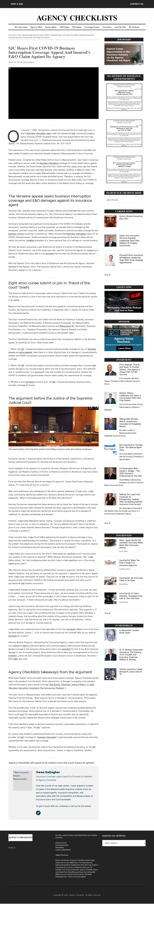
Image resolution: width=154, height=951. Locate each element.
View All (107, 275)
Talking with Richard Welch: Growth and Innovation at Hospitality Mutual (130, 423)
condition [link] (30, 240)
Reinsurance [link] (65, 325)
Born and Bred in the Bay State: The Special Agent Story (131, 447)
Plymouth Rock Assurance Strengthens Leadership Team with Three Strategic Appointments (131, 259)
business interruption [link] (36, 133)
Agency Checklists (77, 17)
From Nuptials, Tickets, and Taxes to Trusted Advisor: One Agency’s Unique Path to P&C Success (129, 370)
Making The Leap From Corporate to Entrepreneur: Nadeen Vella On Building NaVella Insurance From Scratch (130, 499)
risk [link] (73, 133)
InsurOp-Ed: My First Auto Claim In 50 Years (131, 579)
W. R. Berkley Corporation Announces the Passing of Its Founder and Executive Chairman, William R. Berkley (131, 655)
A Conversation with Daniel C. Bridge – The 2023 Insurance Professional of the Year (130, 472)
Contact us (11, 848)
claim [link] (48, 133)
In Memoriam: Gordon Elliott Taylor (129, 631)
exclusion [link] (50, 253)
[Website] (38, 813)
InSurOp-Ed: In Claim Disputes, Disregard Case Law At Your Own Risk (131, 596)
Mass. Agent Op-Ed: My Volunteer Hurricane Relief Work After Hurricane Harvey (131, 544)
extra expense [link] (25, 352)
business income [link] (16, 233)
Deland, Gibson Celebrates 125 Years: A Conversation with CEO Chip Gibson (130, 397)
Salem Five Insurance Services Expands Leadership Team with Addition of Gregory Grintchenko (129, 241)
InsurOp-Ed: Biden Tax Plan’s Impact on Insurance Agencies (129, 562)
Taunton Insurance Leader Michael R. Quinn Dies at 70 (131, 671)
